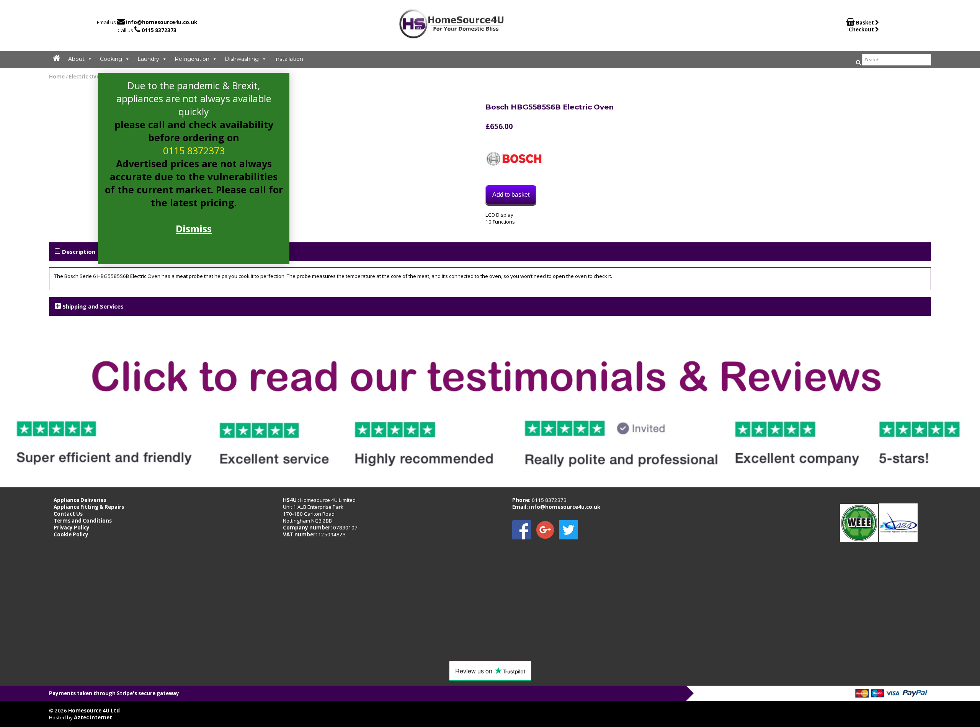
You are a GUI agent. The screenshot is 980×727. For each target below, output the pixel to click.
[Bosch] (514, 160)
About (76, 59)
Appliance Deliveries (80, 500)
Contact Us (68, 513)
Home (57, 76)
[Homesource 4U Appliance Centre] (451, 36)
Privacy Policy (72, 527)
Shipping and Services (93, 306)
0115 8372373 (159, 30)
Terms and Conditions (83, 520)
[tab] (490, 251)
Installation (288, 59)
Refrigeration (192, 59)
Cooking (111, 59)
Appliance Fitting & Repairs (89, 506)
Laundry (148, 59)
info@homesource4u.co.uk (161, 22)
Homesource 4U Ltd (94, 710)
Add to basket (510, 194)
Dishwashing (242, 59)
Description (78, 251)
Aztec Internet (93, 717)
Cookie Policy (71, 534)
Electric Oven (86, 76)
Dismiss (194, 228)
